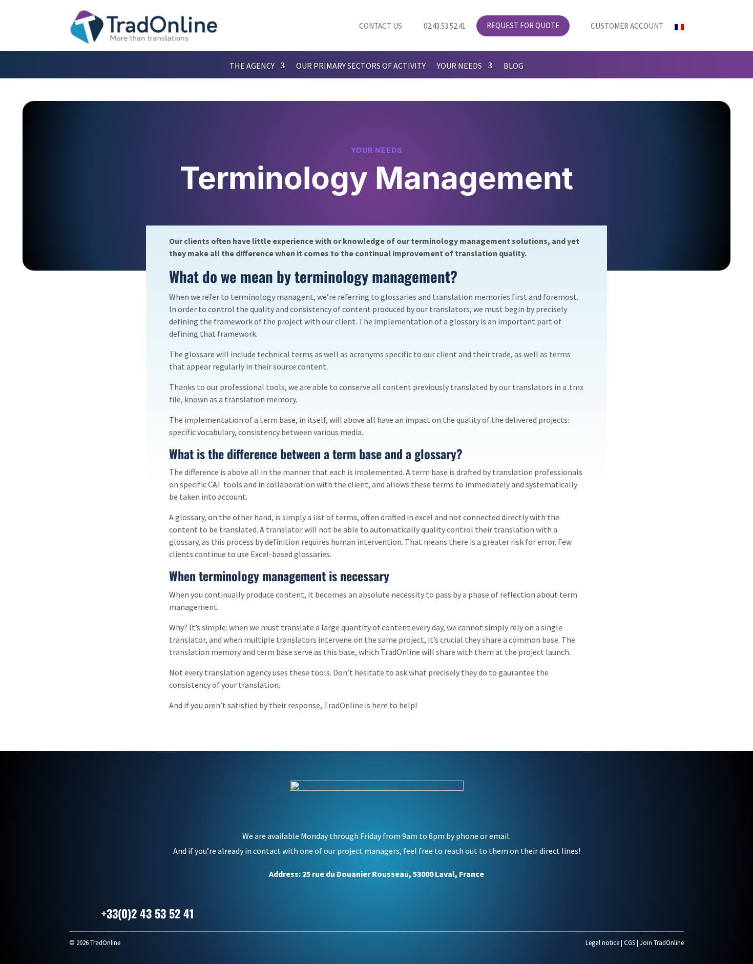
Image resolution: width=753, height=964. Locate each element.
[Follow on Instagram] (673, 911)
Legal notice (602, 942)
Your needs (459, 66)
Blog (514, 66)
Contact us (374, 26)
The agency (252, 66)
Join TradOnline (662, 942)
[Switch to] (679, 29)
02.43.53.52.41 (439, 26)
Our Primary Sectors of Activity (361, 66)
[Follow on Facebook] (624, 911)
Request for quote (523, 26)
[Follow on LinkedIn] (649, 911)
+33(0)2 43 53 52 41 (147, 913)
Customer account (621, 26)
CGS (629, 942)
